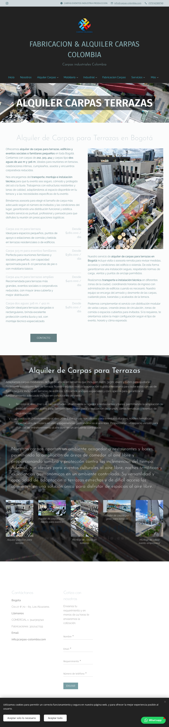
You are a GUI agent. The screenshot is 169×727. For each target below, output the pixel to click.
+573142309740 (155, 3)
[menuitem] (12, 77)
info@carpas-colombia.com (127, 3)
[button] (153, 720)
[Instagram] (7, 3)
